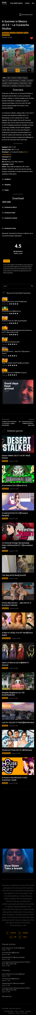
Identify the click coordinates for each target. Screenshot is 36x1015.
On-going (12, 32)
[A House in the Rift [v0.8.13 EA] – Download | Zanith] (18, 766)
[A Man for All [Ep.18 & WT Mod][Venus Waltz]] (18, 621)
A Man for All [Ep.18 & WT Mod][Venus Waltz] (15, 363)
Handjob (5, 83)
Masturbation (23, 83)
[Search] (32, 286)
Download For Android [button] (11, 218)
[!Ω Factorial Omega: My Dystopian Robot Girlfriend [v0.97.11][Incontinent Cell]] (18, 531)
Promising (19, 32)
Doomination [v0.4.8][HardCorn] (11, 311)
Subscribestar (6, 154)
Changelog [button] (8, 185)
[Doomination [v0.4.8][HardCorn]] (5, 308)
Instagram (25, 933)
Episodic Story (4, 361)
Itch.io (26, 152)
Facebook (13, 933)
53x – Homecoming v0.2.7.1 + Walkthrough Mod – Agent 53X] (26, 423)
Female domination (14, 80)
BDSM (19, 77)
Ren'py (26, 32)
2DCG (8, 77)
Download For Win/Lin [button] (11, 207)
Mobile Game (6, 85)
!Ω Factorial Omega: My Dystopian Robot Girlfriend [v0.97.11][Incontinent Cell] (17, 331)
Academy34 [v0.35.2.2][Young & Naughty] (14, 321)
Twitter (25, 937)
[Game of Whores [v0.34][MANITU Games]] (18, 651)
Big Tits (5, 80)
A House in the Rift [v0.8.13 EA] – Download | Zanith (15, 778)
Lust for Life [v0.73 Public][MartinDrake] (18, 722)
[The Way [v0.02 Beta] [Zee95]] (18, 564)
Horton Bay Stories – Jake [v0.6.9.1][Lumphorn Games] (16, 352)
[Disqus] (18, 818)
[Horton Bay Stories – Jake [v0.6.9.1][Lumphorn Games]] (5, 349)
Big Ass (25, 77)
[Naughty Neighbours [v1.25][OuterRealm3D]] (18, 681)
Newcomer (5, 32)
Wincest (28, 85)
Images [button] (7, 190)
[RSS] (11, 937)
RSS (15, 937)
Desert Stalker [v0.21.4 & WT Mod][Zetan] (14, 302)
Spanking (14, 85)
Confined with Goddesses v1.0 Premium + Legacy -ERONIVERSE (9, 423)
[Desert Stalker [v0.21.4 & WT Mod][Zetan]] (18, 444)
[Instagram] (19, 933)
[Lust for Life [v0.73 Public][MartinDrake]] (18, 711)
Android (14, 77)
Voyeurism (21, 85)
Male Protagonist (13, 83)
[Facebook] (7, 933)
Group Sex (30, 80)
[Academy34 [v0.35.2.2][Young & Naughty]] (18, 501)
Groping (23, 80)
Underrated (5, 35)
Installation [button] (8, 179)
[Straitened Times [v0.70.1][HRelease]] (18, 738)
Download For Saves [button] (10, 228)
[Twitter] (20, 937)
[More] (29, 70)
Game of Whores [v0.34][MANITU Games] (14, 373)
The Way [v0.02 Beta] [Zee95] (10, 342)
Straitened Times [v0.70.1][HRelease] (17, 750)
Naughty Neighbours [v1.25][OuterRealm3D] (13, 693)
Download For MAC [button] (10, 213)
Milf (30, 83)
